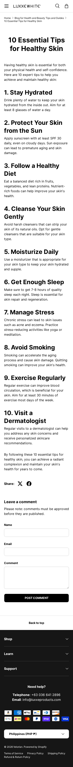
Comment (11, 563)
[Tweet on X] (20, 483)
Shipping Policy (56, 753)
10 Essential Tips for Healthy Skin (23, 21)
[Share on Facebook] (29, 483)
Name (8, 524)
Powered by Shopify (35, 746)
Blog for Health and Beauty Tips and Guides (39, 17)
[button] (66, 6)
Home (7, 17)
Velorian (18, 746)
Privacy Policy (35, 753)
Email (8, 544)
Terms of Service (13, 753)
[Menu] (6, 6)
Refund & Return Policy (17, 756)
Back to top (36, 623)
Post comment (36, 598)
